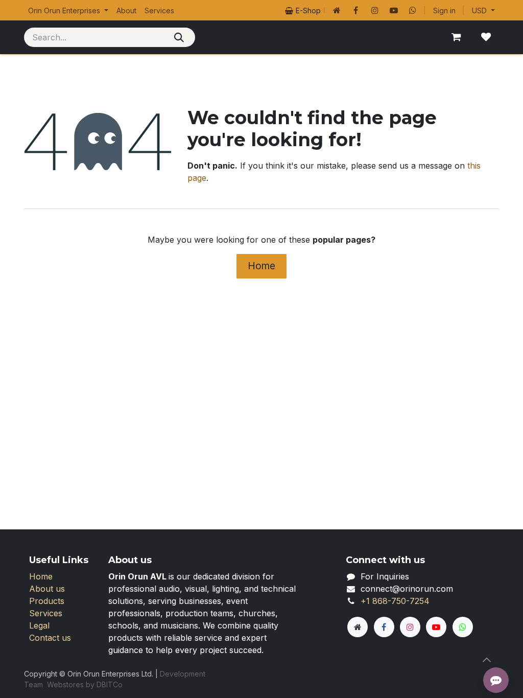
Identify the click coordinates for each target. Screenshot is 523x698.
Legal (39, 625)
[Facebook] (356, 10)
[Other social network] (337, 10)
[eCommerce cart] (456, 37)
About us (47, 589)
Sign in (444, 10)
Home (261, 266)
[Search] (179, 37)
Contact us (50, 638)
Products (46, 601)
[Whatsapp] (413, 10)
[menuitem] (68, 10)
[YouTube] (394, 10)
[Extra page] (357, 627)
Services (45, 613)
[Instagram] (375, 10)
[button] (486, 660)
